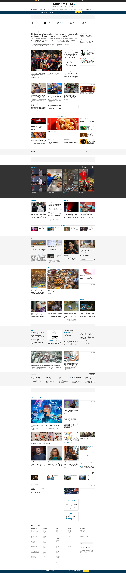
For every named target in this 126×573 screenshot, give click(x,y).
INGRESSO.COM (43, 0)
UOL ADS (63, 0)
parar (38, 77)
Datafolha (69, 542)
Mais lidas (33, 374)
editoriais (83, 32)
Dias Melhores (58, 542)
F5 (90, 9)
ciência (33, 349)
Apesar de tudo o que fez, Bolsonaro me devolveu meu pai (36, 26)
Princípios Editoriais (34, 535)
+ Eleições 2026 (66, 213)
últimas (53, 9)
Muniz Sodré (87, 22)
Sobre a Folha (33, 530)
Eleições (88, 58)
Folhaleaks (57, 551)
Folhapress (69, 546)
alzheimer (65, 361)
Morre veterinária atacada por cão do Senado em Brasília (37, 379)
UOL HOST (48, 0)
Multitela (72, 424)
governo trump (66, 61)
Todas (56, 541)
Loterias (69, 535)
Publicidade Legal (70, 545)
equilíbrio (49, 267)
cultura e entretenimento (37, 398)
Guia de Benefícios (70, 532)
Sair (89, 4)
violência (65, 312)
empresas (32, 104)
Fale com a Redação (83, 530)
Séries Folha (33, 541)
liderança (89, 126)
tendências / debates (69, 330)
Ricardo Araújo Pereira (51, 340)
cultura (87, 9)
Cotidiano (44, 532)
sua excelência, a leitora (87, 330)
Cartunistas (57, 535)
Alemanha (81, 312)
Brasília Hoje (57, 540)
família (48, 104)
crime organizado (67, 50)
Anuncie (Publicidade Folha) (35, 551)
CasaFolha (56, 254)
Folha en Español (58, 547)
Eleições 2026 (33, 31)
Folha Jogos (48, 9)
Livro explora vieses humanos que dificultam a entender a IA (74, 25)
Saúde (44, 546)
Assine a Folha (78, 12)
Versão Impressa (58, 557)
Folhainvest (66, 494)
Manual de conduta (34, 536)
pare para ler (34, 238)
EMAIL (90, 0)
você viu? (63, 225)
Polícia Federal (66, 71)
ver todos (85, 167)
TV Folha (44, 554)
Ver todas (92, 374)
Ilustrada (44, 537)
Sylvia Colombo (63, 22)
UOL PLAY (59, 0)
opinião (57, 9)
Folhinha (44, 543)
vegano (88, 133)
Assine (37, 4)
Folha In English (58, 548)
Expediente (32, 532)
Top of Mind (69, 548)
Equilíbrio (44, 547)
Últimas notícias (58, 556)
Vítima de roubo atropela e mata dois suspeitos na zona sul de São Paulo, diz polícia (90, 380)
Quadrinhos (57, 532)
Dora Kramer (49, 22)
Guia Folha (44, 552)
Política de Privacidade (34, 531)
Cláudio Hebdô (66, 442)
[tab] (32, 488)
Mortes (69, 536)
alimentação (49, 290)
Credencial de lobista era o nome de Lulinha (49, 25)
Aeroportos (69, 530)
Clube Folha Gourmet (34, 540)
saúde (79, 9)
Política (44, 530)
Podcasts (44, 542)
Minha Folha (41, 9)
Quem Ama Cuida (34, 461)
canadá (48, 202)
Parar (36, 484)
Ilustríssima (45, 538)
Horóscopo (87, 453)
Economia (44, 531)
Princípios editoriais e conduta (84, 536)
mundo (70, 9)
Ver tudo (85, 151)
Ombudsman (33, 556)
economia (66, 9)
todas (65, 238)
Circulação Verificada (34, 546)
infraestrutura (34, 246)
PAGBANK (52, 0)
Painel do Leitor (33, 557)
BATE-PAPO (85, 0)
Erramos (32, 553)
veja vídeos (34, 167)
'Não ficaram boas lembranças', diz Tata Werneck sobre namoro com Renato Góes (63, 380)
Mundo (44, 535)
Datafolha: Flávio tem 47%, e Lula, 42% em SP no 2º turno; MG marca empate (51, 380)
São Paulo (65, 93)
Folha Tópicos (57, 553)
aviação (48, 212)
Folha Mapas (57, 552)
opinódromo (34, 328)
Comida (44, 540)
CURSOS (56, 0)
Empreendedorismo (46, 556)
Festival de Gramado (67, 408)
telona (32, 423)
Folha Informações (70, 531)
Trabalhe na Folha (33, 543)
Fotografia (44, 553)
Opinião (57, 530)
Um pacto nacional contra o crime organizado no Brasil (87, 25)
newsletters (83, 238)
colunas (33, 151)
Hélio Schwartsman (76, 22)
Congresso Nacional (50, 94)
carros (32, 289)
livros (64, 192)
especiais (49, 238)
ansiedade (81, 275)
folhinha (33, 267)
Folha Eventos (70, 547)
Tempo (71, 513)
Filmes (65, 416)
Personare (89, 446)
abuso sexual (49, 312)
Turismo (44, 551)
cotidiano (83, 9)
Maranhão (33, 93)
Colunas (57, 531)
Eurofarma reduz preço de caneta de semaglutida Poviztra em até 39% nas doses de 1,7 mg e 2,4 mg (76, 381)
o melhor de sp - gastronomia (63, 116)
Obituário (33, 313)
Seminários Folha (33, 537)
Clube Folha (32, 538)
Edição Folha (35, 9)
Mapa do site (57, 558)
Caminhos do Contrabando (35, 213)
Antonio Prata (37, 22)
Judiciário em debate (50, 246)
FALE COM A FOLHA (87, 343)
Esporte (44, 536)
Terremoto (33, 364)
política (61, 9)
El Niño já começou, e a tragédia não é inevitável (61, 25)
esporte (75, 9)
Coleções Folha (33, 542)
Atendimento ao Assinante (35, 552)
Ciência (44, 548)
